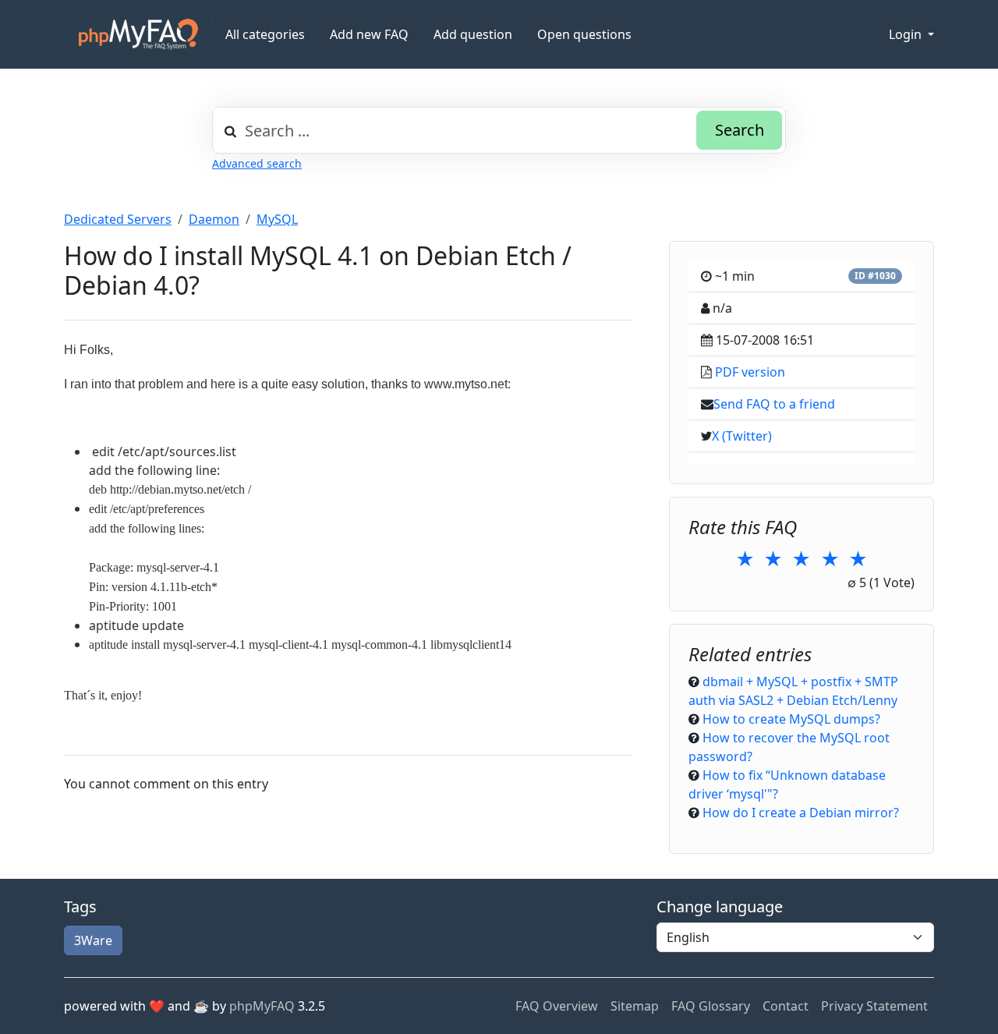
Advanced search (257, 163)
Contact (786, 1006)
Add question (473, 34)
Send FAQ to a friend (774, 404)
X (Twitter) (742, 435)
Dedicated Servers (118, 219)
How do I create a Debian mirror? (800, 812)
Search (739, 129)
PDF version (750, 372)
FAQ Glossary (710, 1006)
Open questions (584, 34)
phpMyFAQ (262, 1006)
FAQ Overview (556, 1006)
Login (907, 34)
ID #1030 (875, 275)
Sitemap (634, 1006)
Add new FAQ (369, 34)
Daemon (214, 219)
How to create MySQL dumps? (791, 719)
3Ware (93, 940)
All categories (265, 34)
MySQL (277, 219)
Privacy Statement (874, 1006)
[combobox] (499, 130)
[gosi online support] (138, 34)
